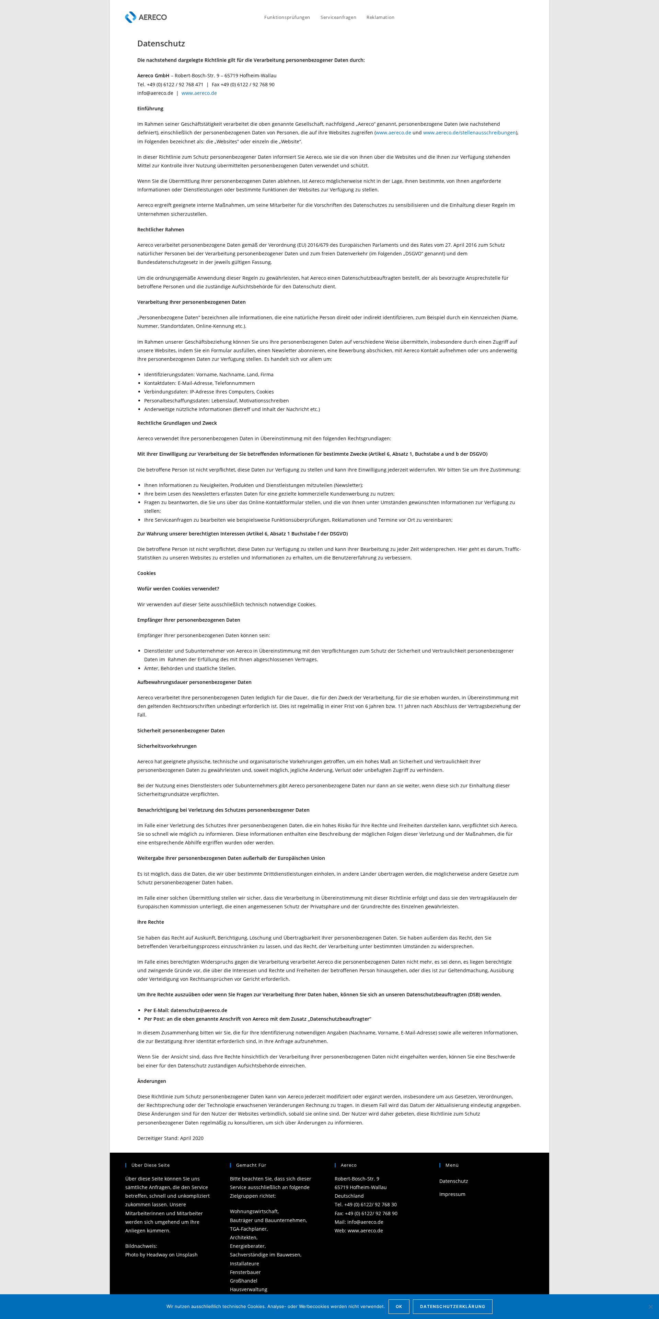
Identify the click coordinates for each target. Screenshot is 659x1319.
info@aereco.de (365, 1222)
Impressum (452, 1194)
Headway (157, 1254)
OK (399, 1306)
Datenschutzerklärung (452, 1306)
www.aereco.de (199, 93)
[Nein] (650, 1306)
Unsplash (187, 1254)
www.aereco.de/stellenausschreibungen (469, 132)
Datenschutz (453, 1181)
